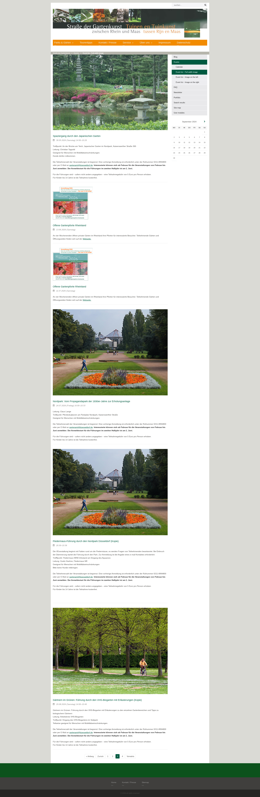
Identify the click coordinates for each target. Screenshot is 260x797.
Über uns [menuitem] (145, 42)
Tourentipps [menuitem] (86, 42)
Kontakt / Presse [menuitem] (107, 42)
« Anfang (90, 756)
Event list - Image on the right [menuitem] (187, 82)
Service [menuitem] (127, 42)
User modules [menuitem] (179, 113)
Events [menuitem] (176, 62)
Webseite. (87, 239)
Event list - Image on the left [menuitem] (187, 77)
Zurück (100, 756)
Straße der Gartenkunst (61, 53)
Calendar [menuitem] (179, 67)
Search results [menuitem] (179, 103)
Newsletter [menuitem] (178, 92)
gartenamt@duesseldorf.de (81, 165)
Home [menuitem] (113, 782)
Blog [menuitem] (175, 57)
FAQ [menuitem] (175, 87)
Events (76, 53)
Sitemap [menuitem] (145, 782)
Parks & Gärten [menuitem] (62, 42)
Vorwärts (130, 756)
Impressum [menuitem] (165, 42)
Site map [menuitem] (177, 108)
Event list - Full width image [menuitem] (187, 72)
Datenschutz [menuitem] (183, 42)
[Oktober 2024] (204, 122)
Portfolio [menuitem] (177, 98)
